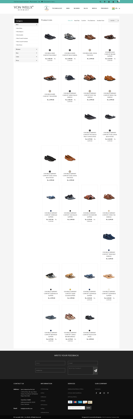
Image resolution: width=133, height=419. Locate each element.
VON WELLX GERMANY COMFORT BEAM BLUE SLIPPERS (51, 334)
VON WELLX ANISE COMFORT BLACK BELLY (49, 54)
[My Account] (109, 2)
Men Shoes (19, 44)
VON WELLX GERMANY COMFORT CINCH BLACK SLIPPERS (70, 215)
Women (77, 8)
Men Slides (19, 28)
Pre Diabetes (91, 20)
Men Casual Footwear (22, 41)
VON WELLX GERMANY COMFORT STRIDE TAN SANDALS (108, 215)
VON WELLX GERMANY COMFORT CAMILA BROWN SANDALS (70, 334)
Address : (16, 389)
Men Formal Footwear (22, 38)
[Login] (114, 2)
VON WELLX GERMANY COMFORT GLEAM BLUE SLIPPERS (89, 293)
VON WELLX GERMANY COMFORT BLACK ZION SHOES (89, 334)
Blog (86, 8)
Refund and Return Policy (76, 389)
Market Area (45, 412)
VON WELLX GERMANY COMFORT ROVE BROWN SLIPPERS (89, 215)
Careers (98, 389)
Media (94, 8)
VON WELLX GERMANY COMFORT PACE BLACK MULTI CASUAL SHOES (89, 134)
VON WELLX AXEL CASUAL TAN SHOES (90, 54)
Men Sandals (20, 35)
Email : (15, 408)
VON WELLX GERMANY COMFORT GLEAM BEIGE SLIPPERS (109, 293)
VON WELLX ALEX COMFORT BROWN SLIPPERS (109, 54)
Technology (57, 8)
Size (17, 53)
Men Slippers (20, 31)
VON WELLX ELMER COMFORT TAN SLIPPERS (50, 95)
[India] (113, 8)
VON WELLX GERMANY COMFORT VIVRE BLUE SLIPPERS (51, 215)
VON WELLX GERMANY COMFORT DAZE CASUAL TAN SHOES (70, 175)
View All (70, 20)
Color (17, 56)
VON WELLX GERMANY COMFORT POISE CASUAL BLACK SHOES (110, 134)
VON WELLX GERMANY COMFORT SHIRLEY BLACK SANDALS (70, 95)
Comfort (83, 20)
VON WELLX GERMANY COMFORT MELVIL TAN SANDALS (109, 95)
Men (68, 8)
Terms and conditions (75, 393)
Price (17, 60)
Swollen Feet (100, 20)
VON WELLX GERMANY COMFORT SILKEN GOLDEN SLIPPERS (70, 293)
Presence (104, 8)
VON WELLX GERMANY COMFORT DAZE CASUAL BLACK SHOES (50, 175)
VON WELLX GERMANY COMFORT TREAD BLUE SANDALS (108, 254)
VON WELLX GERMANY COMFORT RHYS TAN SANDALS (90, 95)
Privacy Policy (73, 396)
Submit (88, 407)
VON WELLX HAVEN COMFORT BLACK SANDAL (69, 54)
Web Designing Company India (110, 417)
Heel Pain (77, 20)
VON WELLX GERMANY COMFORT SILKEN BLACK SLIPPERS (51, 293)
